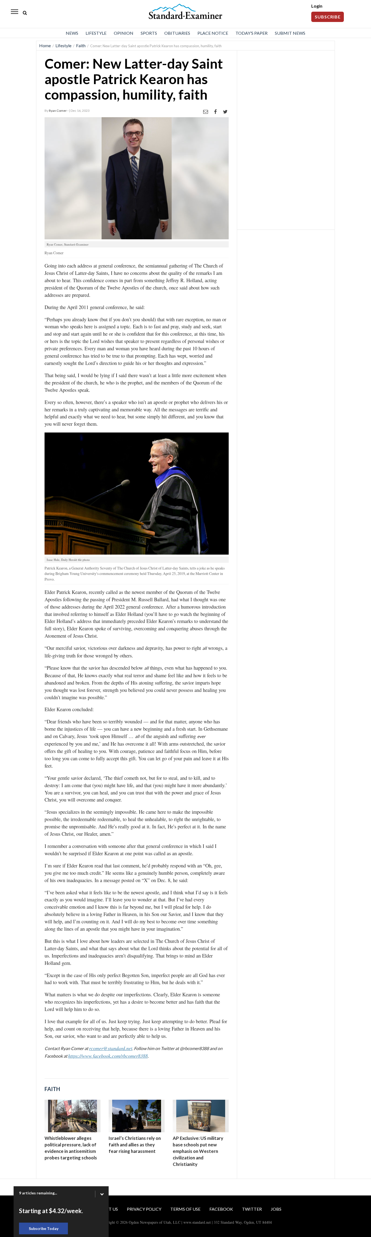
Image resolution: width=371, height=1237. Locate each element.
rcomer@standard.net (110, 1048)
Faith (81, 45)
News (72, 33)
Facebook (221, 1208)
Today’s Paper (251, 33)
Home (45, 45)
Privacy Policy (144, 1208)
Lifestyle (96, 33)
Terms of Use (185, 1208)
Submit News (290, 33)
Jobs (276, 1208)
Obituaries (177, 33)
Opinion (123, 33)
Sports (149, 33)
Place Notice (212, 33)
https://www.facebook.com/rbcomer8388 (108, 1055)
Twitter (252, 1208)
